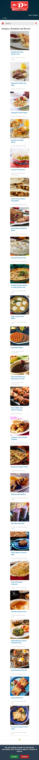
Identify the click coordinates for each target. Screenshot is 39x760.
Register (35, 15)
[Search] (36, 23)
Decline (24, 756)
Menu (5, 18)
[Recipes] (3, 23)
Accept (14, 756)
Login (30, 15)
